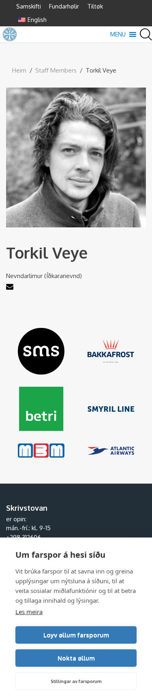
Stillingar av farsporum (76, 681)
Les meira (29, 612)
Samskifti (28, 6)
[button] (118, 34)
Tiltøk (95, 6)
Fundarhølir (64, 6)
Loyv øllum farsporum (76, 635)
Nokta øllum (76, 658)
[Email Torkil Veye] (10, 288)
